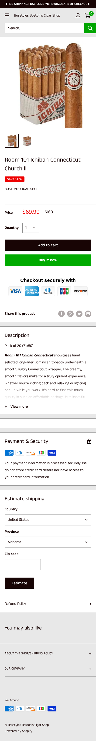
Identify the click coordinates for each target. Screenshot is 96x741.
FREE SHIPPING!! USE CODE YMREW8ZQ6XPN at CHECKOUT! (48, 4)
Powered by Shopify (18, 731)
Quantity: (12, 227)
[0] (87, 15)
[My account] (78, 15)
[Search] (90, 28)
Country (11, 509)
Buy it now (48, 260)
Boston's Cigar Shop (21, 188)
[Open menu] (7, 15)
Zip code (11, 554)
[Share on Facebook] (61, 313)
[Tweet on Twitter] (79, 313)
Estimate (19, 583)
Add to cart (48, 245)
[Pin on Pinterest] (70, 313)
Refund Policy (15, 603)
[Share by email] (88, 313)
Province (12, 531)
